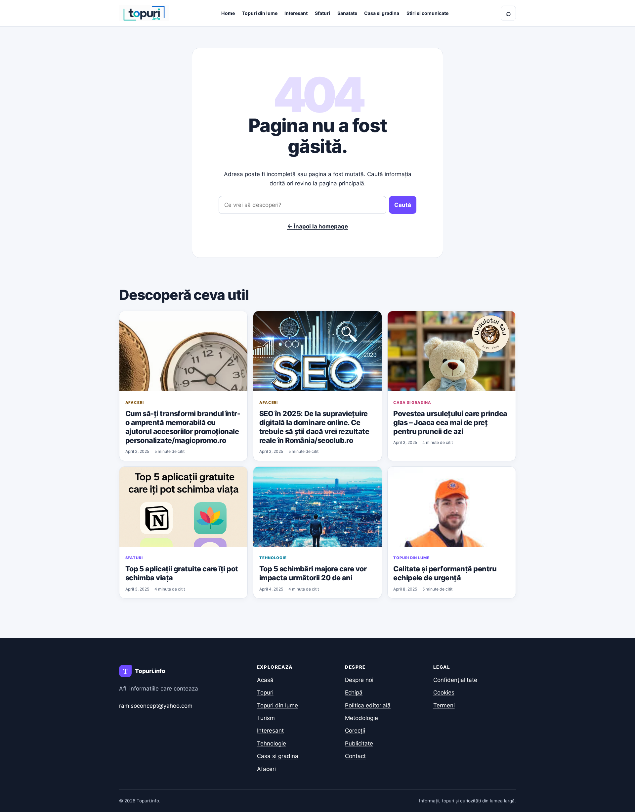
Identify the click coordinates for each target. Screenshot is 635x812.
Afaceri (134, 402)
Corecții (355, 730)
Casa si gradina (381, 13)
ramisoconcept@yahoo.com (155, 705)
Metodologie (361, 718)
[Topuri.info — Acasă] (144, 13)
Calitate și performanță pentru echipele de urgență (444, 573)
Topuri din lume (259, 13)
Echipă (353, 692)
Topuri (265, 692)
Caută (402, 205)
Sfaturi (322, 13)
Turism (266, 718)
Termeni (444, 705)
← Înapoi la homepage (317, 226)
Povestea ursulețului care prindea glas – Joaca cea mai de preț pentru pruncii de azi (450, 422)
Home (228, 13)
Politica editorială (368, 705)
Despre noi (359, 680)
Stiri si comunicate (427, 13)
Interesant (296, 13)
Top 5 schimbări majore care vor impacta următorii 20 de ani (312, 573)
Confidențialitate (455, 680)
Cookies (443, 692)
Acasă (265, 680)
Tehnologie (273, 557)
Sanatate (347, 13)
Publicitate (359, 743)
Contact (355, 756)
